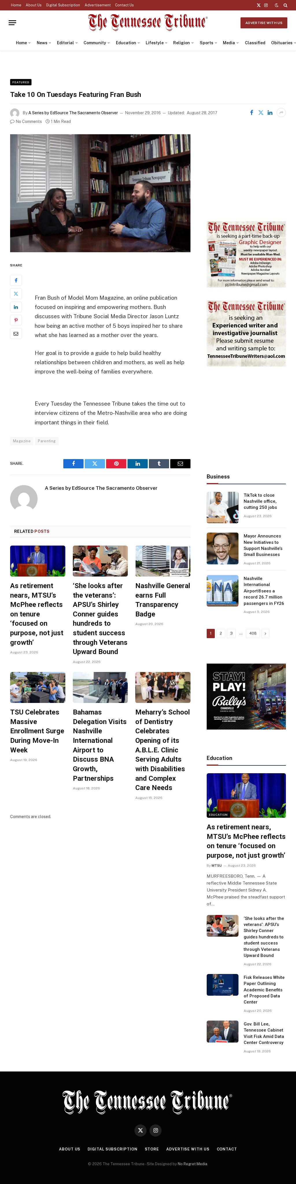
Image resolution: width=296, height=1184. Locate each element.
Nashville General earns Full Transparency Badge (162, 600)
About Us (34, 5)
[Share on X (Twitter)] (260, 112)
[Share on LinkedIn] (270, 112)
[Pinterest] (16, 320)
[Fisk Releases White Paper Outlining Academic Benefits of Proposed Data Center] (222, 985)
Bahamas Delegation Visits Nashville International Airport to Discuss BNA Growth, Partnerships (100, 745)
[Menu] (12, 22)
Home (16, 5)
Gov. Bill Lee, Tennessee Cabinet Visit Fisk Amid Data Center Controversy (264, 1033)
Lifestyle (155, 42)
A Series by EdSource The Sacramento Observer (73, 113)
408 (253, 633)
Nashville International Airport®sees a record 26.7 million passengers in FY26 (264, 591)
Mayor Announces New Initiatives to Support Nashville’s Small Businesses (263, 545)
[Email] (16, 333)
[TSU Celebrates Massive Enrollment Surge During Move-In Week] (37, 687)
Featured (20, 82)
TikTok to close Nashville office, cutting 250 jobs (260, 501)
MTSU (217, 865)
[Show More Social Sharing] (281, 112)
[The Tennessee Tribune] (147, 22)
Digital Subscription (63, 5)
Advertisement (98, 5)
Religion (181, 42)
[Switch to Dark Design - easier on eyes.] (276, 5)
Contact (227, 1149)
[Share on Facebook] (251, 112)
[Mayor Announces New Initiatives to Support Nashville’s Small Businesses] (222, 548)
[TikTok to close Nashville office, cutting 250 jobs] (222, 508)
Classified (255, 42)
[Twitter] (16, 293)
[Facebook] (16, 280)
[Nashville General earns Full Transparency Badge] (162, 561)
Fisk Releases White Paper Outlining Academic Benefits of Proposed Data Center (264, 990)
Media (229, 42)
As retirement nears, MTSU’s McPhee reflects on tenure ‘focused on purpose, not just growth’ (36, 614)
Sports (206, 42)
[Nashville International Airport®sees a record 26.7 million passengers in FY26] (222, 591)
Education (126, 42)
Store (152, 1149)
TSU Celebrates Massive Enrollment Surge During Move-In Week (37, 731)
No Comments (29, 121)
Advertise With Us (263, 23)
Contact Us (124, 5)
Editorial (65, 42)
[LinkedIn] (16, 306)
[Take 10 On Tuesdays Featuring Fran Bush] (100, 193)
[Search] (284, 5)
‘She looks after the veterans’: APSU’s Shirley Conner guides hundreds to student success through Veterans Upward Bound (100, 619)
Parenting (47, 441)
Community (95, 42)
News (42, 42)
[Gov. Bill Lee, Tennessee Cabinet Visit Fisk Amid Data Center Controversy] (222, 1032)
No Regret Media (192, 1164)
